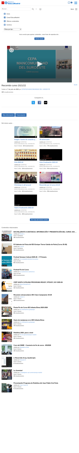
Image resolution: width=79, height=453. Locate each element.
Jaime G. (22, 297)
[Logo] (11, 50)
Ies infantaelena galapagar (27, 309)
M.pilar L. (22, 234)
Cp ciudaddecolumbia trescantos (29, 259)
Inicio (8, 14)
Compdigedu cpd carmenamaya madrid (31, 372)
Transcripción (21, 115)
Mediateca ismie (24, 347)
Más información (8, 115)
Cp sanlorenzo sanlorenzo (27, 271)
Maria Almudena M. (25, 284)
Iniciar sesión (39, 38)
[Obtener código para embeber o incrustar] (45, 102)
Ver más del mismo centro (39, 220)
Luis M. (22, 246)
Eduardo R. (23, 360)
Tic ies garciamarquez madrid (28, 334)
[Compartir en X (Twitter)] (33, 102)
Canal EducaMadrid (13, 17)
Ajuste (75, 85)
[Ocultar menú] (74, 9)
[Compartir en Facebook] (39, 102)
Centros (9, 25)
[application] (39, 64)
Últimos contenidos (13, 21)
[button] (39, 64)
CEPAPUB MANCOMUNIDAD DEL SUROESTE (35, 89)
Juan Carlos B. (24, 385)
